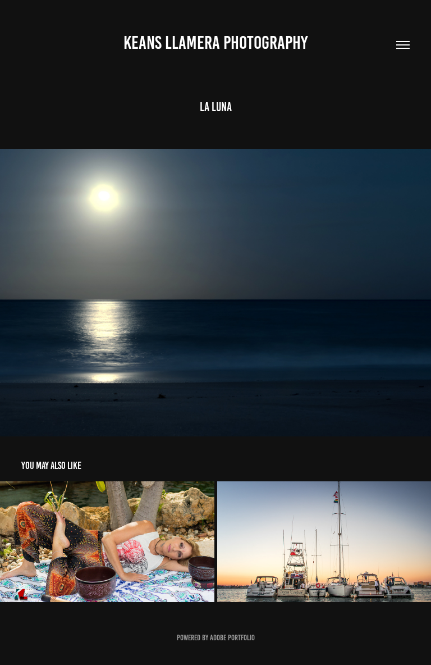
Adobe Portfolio (232, 638)
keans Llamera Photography (215, 43)
